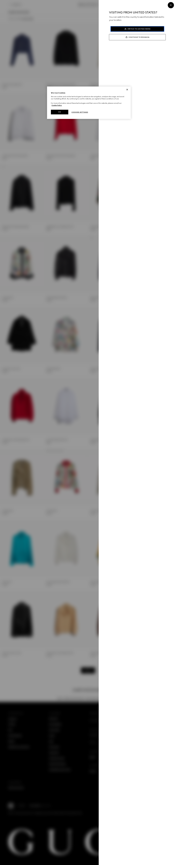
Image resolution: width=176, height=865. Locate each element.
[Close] (171, 5)
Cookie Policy (57, 105)
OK (59, 112)
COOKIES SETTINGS (80, 112)
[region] (89, 102)
